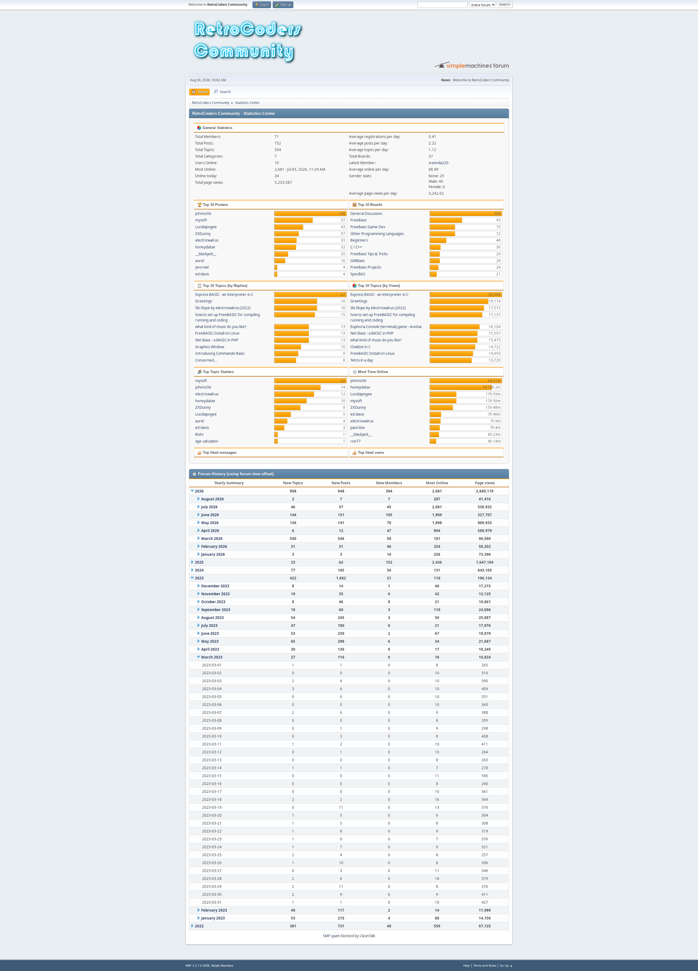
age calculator (206, 441)
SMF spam (331, 935)
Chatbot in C (360, 346)
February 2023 (214, 910)
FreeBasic (358, 220)
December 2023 (215, 586)
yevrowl (202, 267)
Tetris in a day (361, 360)
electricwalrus (206, 240)
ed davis (202, 274)
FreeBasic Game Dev (367, 226)
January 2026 (213, 554)
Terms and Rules (484, 965)
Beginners (359, 240)
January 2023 (213, 918)
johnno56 (203, 213)
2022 (199, 926)
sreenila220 (439, 162)
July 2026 (209, 506)
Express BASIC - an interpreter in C (224, 294)
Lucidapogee (206, 226)
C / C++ (356, 247)
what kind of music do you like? (220, 326)
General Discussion (366, 213)
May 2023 (210, 641)
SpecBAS (357, 274)
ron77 (355, 441)
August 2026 (212, 499)
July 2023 (209, 625)
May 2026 (210, 522)
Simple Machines (222, 965)
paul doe (357, 427)
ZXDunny (203, 233)
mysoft (201, 220)
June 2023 (210, 633)
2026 (199, 491)
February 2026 (214, 546)
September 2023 (215, 609)
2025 (199, 562)
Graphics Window (209, 346)
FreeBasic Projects (365, 267)
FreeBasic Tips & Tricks (369, 253)
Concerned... (206, 360)
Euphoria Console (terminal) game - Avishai (386, 326)
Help (466, 965)
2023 (199, 578)
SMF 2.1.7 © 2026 (197, 965)
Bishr (199, 434)
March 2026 (211, 538)
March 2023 (211, 657)
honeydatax (205, 247)
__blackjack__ (205, 253)
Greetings (203, 301)
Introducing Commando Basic (220, 353)
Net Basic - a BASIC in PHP (216, 340)
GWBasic (357, 260)
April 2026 (210, 530)
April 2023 (210, 649)
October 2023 (213, 601)
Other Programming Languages (377, 233)
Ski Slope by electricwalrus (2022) (223, 307)
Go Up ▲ (506, 965)
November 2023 (215, 593)
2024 (199, 570)
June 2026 (210, 514)
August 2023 (212, 617)
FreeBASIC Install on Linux (217, 333)
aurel (199, 260)
